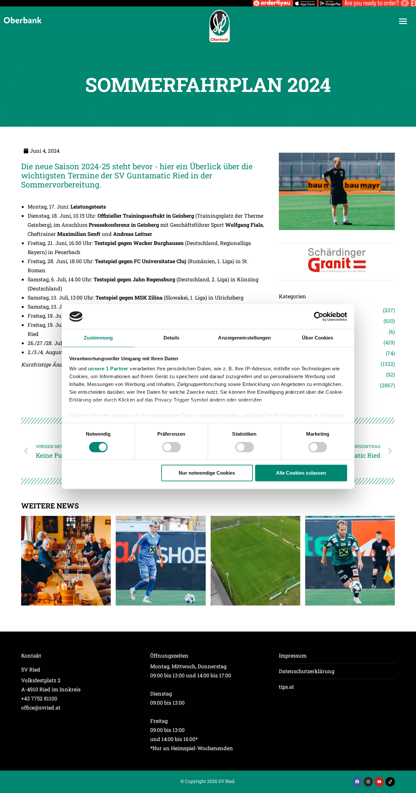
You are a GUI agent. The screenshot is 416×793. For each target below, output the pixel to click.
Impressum (292, 655)
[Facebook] (357, 782)
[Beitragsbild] (66, 561)
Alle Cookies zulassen (301, 473)
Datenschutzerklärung (306, 671)
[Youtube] (379, 782)
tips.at (286, 686)
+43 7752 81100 (39, 698)
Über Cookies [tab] (317, 338)
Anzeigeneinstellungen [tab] (244, 338)
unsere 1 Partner (108, 369)
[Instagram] (368, 782)
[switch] (171, 447)
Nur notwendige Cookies (207, 473)
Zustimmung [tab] (98, 338)
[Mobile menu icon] (403, 21)
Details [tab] (171, 338)
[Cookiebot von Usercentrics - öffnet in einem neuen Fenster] (318, 316)
